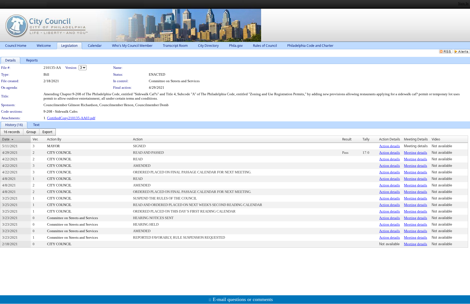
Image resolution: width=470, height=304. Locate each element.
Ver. (35, 139)
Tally (366, 139)
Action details (389, 146)
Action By (54, 139)
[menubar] (28, 132)
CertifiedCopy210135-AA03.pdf (71, 118)
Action (138, 139)
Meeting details (415, 153)
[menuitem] (11, 132)
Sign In (463, 3)
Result (346, 139)
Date (6, 139)
